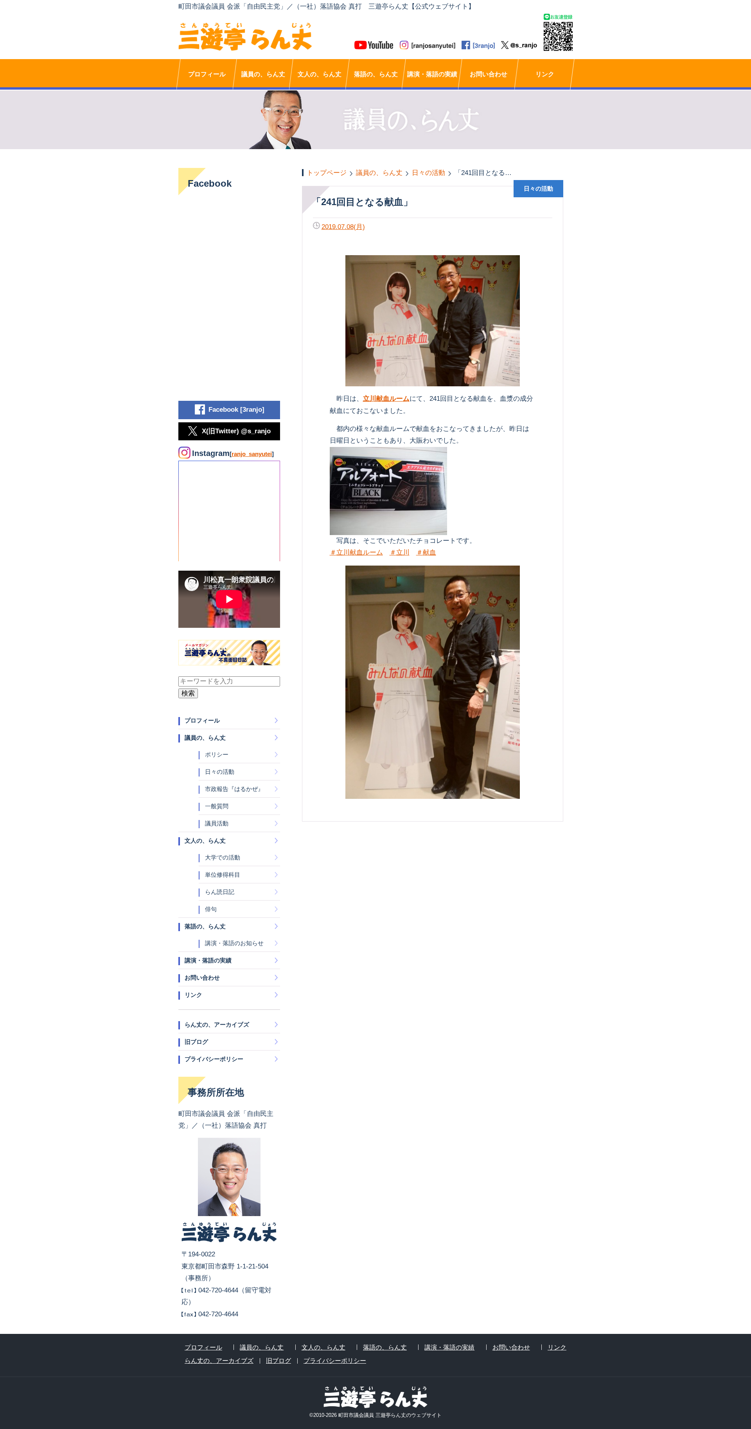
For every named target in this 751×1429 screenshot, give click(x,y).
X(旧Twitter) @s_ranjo (236, 431)
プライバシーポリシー (214, 1059)
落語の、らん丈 (376, 74)
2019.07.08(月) (343, 227)
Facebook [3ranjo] (236, 409)
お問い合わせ (488, 74)
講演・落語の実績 (432, 74)
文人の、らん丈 (319, 74)
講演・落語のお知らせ (234, 943)
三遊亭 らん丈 (277, 37)
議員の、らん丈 (263, 74)
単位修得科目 (222, 874)
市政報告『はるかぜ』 (234, 789)
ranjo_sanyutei (252, 454)
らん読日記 (219, 891)
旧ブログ (196, 1041)
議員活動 (216, 823)
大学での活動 (222, 857)
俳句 (211, 909)
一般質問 (216, 806)
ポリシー (216, 754)
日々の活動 (219, 771)
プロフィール (207, 74)
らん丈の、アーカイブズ (217, 1024)
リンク (544, 74)
